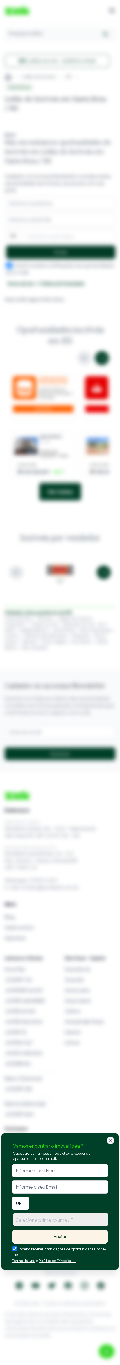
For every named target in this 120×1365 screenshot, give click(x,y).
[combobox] (60, 1219)
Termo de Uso (23, 1260)
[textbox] (60, 1220)
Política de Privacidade (57, 1260)
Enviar (60, 1237)
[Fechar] (110, 1140)
